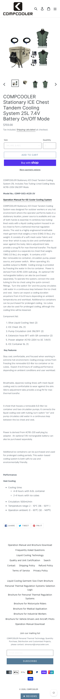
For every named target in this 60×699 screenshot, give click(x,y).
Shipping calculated (26, 129)
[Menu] (55, 8)
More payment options (30, 169)
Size (6, 140)
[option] (15, 83)
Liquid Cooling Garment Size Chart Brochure (30, 581)
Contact (11, 565)
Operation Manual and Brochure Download (30, 545)
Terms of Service (21, 570)
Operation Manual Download (30, 624)
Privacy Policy (40, 570)
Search (47, 560)
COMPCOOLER (32, 689)
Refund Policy (46, 565)
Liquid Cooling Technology (30, 555)
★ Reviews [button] (30, 696)
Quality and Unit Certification (25, 560)
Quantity (47, 140)
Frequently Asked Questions (30, 550)
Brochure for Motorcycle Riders (30, 603)
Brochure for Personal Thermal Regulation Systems (30, 596)
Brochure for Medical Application (30, 609)
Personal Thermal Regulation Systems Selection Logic (30, 587)
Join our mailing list (30, 633)
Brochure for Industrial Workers (30, 614)
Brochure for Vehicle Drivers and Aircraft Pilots (30, 619)
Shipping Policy (27, 565)
